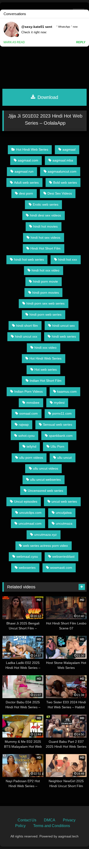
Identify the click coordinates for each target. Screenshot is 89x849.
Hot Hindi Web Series (32, 149)
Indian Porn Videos (28, 391)
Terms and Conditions (51, 826)
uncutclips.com (30, 512)
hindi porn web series (45, 314)
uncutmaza (64, 523)
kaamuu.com (67, 391)
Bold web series (65, 182)
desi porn (26, 193)
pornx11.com (62, 413)
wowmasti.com (61, 567)
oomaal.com (28, 413)
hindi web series (64, 336)
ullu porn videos (31, 457)
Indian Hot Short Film (45, 380)
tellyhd (31, 446)
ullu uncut (64, 457)
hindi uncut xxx (26, 336)
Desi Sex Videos (59, 193)
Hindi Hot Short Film (45, 248)
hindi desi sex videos (45, 215)
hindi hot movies (45, 226)
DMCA (49, 820)
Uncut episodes (25, 501)
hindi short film (27, 325)
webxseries (27, 567)
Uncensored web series (45, 490)
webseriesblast (63, 556)
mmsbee (32, 402)
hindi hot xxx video (45, 270)
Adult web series (26, 182)
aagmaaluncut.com (62, 171)
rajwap (24, 424)
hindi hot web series (29, 259)
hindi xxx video (45, 347)
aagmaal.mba (62, 160)
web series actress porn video (45, 546)
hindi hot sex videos (45, 237)
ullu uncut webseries (45, 479)
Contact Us (27, 820)
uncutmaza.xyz (45, 534)
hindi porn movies (45, 292)
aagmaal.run (23, 171)
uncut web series (64, 501)
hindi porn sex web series (45, 303)
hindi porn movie (45, 281)
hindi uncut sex (63, 325)
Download (47, 97)
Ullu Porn (57, 446)
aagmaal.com (28, 160)
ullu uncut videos (45, 468)
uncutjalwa (64, 512)
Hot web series (45, 369)
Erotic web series (45, 204)
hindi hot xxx (67, 259)
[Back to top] (74, 835)
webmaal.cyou (27, 556)
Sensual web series (57, 424)
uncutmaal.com (30, 523)
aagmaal (68, 149)
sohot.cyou (26, 435)
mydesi (59, 402)
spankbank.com (61, 435)
